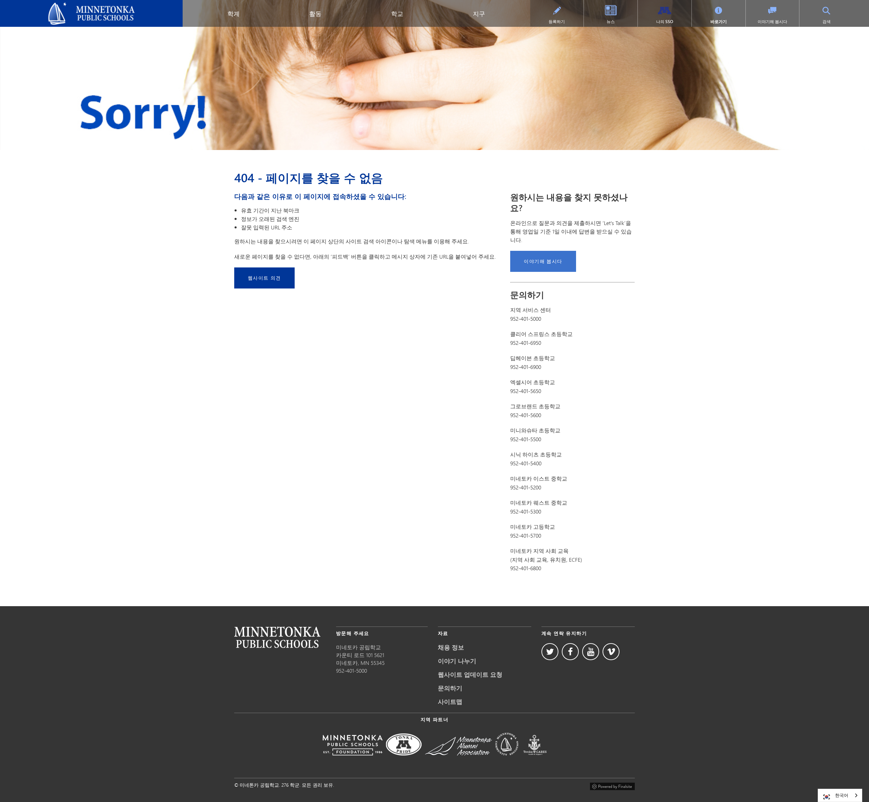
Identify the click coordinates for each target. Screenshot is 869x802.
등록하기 (557, 21)
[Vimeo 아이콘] (611, 651)
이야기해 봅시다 (772, 21)
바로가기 (718, 21)
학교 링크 (277, 637)
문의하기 (450, 688)
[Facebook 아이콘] (570, 651)
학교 (397, 13)
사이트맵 (450, 701)
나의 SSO (664, 21)
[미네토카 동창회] (458, 760)
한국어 (841, 795)
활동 (315, 13)
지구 (479, 13)
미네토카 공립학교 (26, 5)
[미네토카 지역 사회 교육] (507, 760)
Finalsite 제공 (612, 785)
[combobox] (840, 795)
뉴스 (611, 21)
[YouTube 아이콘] (590, 651)
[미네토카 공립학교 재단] (352, 760)
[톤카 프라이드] (403, 760)
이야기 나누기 (457, 660)
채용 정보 (451, 647)
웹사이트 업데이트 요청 (470, 674)
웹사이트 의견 (264, 277)
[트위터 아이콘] (549, 651)
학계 (233, 13)
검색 (826, 21)
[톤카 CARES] (535, 760)
